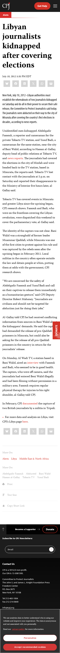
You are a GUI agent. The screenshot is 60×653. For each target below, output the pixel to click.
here (25, 422)
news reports (15, 158)
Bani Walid (45, 474)
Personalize (30, 638)
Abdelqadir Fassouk (12, 474)
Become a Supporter (25, 529)
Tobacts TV (28, 478)
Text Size (12, 495)
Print (9, 484)
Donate (50, 529)
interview (33, 363)
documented (30, 403)
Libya (14, 459)
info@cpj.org (8, 607)
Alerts (5, 15)
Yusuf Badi (43, 478)
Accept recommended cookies (30, 647)
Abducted (31, 474)
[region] (30, 631)
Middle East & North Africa (34, 459)
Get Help (42, 5)
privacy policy (18, 629)
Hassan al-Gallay (11, 478)
